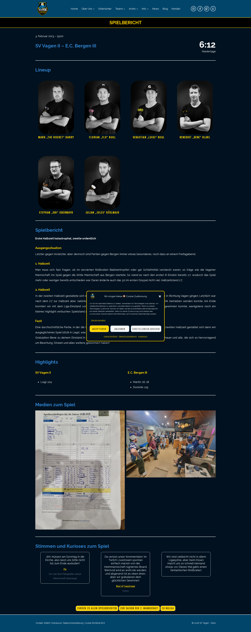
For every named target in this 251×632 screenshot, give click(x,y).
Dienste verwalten (98, 320)
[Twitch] (206, 8)
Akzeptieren (99, 328)
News (155, 8)
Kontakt (176, 8)
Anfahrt (47, 623)
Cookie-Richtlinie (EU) (95, 623)
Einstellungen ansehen (146, 328)
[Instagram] (193, 8)
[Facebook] (200, 8)
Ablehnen (119, 328)
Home (74, 8)
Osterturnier (105, 8)
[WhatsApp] (213, 8)
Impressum (142, 336)
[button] (159, 296)
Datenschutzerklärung (128, 336)
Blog (165, 8)
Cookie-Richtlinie (110, 336)
